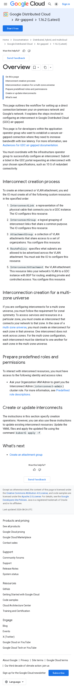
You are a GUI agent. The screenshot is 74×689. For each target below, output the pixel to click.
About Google (10, 660)
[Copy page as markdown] (45, 67)
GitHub (6, 589)
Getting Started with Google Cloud (21, 594)
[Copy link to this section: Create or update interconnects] (65, 408)
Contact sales (10, 542)
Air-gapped (24, 20)
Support (7, 563)
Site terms (37, 660)
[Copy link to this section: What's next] (28, 446)
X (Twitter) (8, 636)
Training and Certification (16, 611)
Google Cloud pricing (14, 531)
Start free (13, 28)
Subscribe (59, 672)
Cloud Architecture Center (17, 605)
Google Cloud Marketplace (17, 537)
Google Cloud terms (57, 660)
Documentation (21, 40)
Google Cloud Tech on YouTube (19, 647)
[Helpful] (24, 50)
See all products (11, 526)
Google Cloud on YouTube (17, 642)
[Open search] (50, 4)
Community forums (13, 557)
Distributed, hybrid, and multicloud (50, 40)
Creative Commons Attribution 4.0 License (27, 493)
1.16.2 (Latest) (49, 20)
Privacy (25, 660)
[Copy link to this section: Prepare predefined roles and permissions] (28, 363)
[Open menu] (5, 4)
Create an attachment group (26, 454)
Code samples (10, 600)
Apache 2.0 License (31, 496)
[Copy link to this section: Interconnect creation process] (63, 182)
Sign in (66, 4)
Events (6, 631)
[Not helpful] (29, 50)
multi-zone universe (15, 327)
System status (11, 574)
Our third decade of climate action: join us (27, 665)
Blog (5, 625)
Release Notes (10, 568)
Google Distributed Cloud (30, 14)
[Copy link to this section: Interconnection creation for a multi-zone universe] (32, 298)
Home (6, 40)
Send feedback (16, 58)
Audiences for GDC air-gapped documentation (30, 145)
